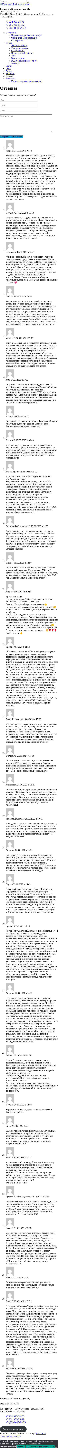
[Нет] (56, 1447)
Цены (8, 68)
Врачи (9, 66)
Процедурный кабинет (22, 53)
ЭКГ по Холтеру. (19, 45)
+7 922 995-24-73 (15, 21)
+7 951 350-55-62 (15, 24)
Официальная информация (24, 38)
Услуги (9, 43)
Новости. (10, 73)
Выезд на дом (17, 58)
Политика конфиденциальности (40, 1446)
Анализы (15, 63)
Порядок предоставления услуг (26, 35)
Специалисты (17, 50)
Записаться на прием (13, 1429)
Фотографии (17, 40)
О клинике (11, 32)
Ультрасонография (20, 48)
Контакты (10, 78)
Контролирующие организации (26, 81)
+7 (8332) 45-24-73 (16, 27)
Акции (9, 71)
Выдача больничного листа (24, 61)
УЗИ (13, 55)
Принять (20, 1446)
